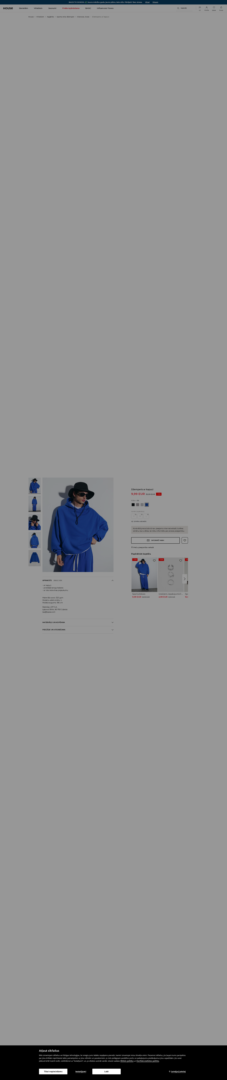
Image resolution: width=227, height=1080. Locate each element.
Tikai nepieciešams (53, 1071)
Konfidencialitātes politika (148, 1061)
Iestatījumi (80, 1071)
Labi (106, 1071)
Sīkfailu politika (126, 1061)
